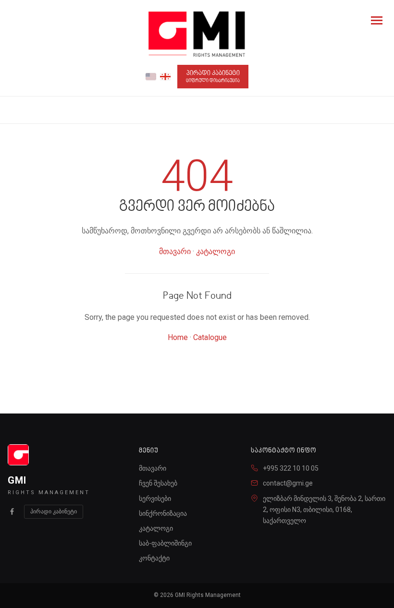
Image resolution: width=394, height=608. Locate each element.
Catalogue (210, 337)
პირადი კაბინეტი (213, 76)
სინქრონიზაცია (163, 513)
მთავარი (175, 251)
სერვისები (155, 498)
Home (178, 337)
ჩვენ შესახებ (158, 483)
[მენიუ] (376, 20)
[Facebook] (12, 511)
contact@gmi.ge (288, 483)
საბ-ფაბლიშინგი (165, 543)
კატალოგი (215, 251)
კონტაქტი (154, 558)
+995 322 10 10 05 (291, 468)
